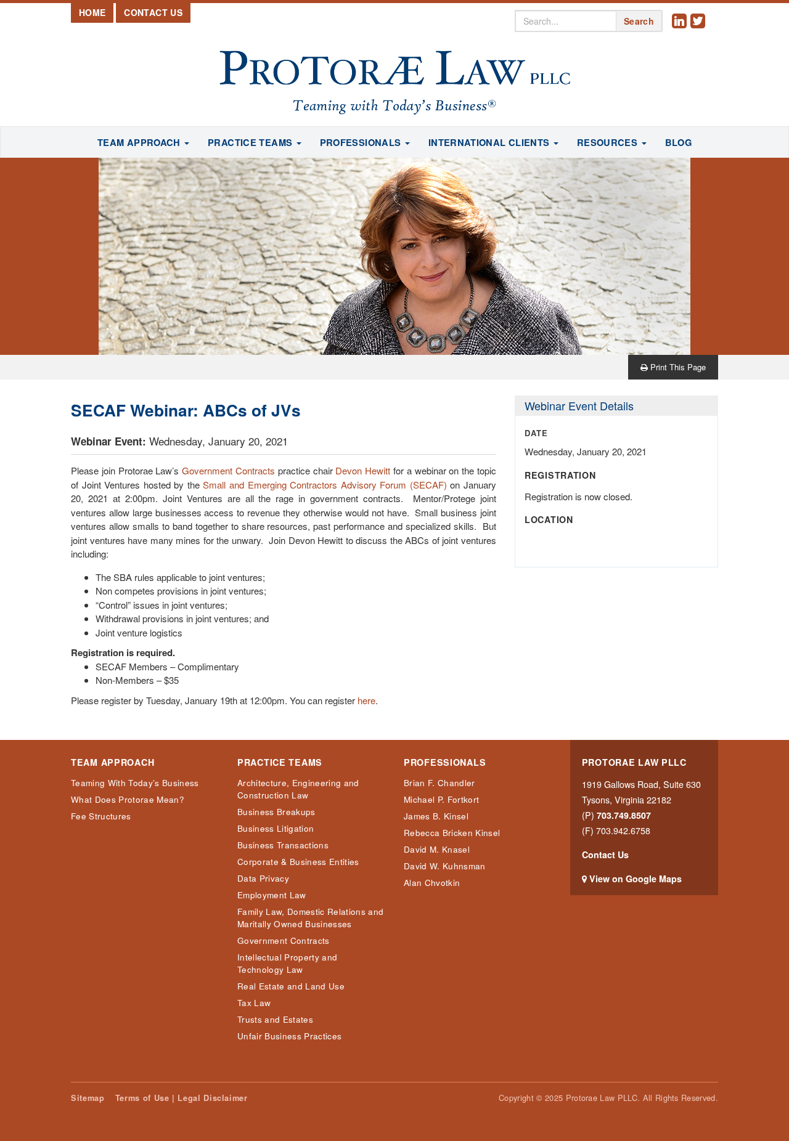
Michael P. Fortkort (441, 799)
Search (639, 21)
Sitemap (87, 1097)
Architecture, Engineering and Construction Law (298, 789)
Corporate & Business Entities (298, 861)
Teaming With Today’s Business (135, 783)
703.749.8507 (624, 815)
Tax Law (254, 1003)
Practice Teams (279, 762)
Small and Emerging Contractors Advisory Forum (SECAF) (324, 484)
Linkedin (681, 30)
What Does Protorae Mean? (127, 799)
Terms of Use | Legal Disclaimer (181, 1097)
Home (92, 12)
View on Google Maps (635, 878)
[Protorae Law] (394, 83)
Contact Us (153, 12)
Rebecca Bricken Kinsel (452, 832)
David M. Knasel (437, 849)
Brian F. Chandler (439, 783)
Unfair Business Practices (289, 1036)
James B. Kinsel (436, 816)
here (366, 700)
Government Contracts (228, 470)
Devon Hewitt (362, 470)
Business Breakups (276, 812)
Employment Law (271, 895)
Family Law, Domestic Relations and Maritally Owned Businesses (310, 918)
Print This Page (677, 367)
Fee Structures (101, 816)
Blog (678, 142)
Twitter (699, 30)
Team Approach (112, 762)
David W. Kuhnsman (445, 866)
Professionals (445, 762)
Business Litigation (275, 828)
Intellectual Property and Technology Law (287, 963)
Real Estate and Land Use (291, 986)
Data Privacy (263, 878)
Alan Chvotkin (432, 882)
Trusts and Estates (275, 1019)
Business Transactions (283, 845)
